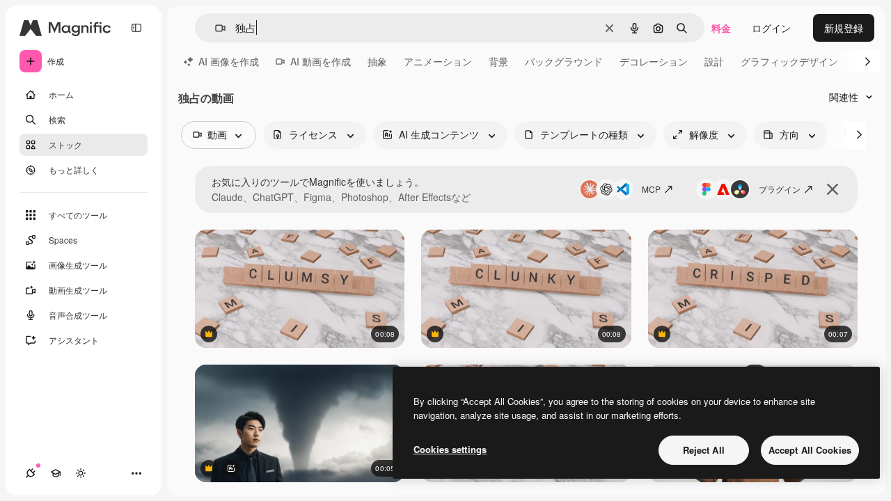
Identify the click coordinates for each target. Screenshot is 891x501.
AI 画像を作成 (228, 61)
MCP (651, 189)
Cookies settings (450, 449)
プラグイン (780, 189)
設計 (714, 61)
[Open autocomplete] (215, 28)
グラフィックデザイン (789, 61)
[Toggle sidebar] (136, 28)
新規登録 (843, 28)
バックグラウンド (564, 61)
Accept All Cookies (809, 449)
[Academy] (56, 473)
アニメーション (438, 61)
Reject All (704, 449)
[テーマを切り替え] (81, 473)
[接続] (30, 473)
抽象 (377, 61)
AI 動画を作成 (320, 61)
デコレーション (654, 61)
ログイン (771, 28)
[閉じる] (832, 189)
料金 (721, 28)
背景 (498, 61)
